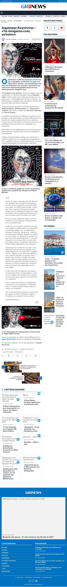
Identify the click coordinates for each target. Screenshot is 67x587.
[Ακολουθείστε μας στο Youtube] (36, 581)
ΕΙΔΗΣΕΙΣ (9, 20)
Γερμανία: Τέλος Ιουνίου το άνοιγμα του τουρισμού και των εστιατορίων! (28, 367)
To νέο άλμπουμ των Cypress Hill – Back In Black (10, 429)
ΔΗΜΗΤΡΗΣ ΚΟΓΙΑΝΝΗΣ (27, 349)
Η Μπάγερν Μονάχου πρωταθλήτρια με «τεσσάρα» (53, 69)
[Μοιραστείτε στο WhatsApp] (26, 356)
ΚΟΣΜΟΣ (4, 563)
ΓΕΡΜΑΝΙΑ (5, 552)
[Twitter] (54, 28)
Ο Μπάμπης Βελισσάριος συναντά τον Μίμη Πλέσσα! (10, 449)
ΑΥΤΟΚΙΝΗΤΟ (48, 16)
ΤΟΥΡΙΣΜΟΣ (49, 226)
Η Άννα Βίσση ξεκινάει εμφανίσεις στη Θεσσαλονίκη (32, 402)
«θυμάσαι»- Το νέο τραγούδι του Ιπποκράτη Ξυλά (31, 429)
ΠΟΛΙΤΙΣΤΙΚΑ (39, 16)
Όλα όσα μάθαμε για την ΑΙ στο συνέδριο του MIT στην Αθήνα (54, 142)
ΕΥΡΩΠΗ (4, 550)
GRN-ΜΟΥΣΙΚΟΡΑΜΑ (11, 39)
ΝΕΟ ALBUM (19, 352)
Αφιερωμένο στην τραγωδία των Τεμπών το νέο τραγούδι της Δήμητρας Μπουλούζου (10, 474)
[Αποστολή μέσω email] (35, 356)
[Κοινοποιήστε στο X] (17, 356)
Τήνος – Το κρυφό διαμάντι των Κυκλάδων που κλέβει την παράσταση (54, 262)
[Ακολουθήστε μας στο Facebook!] (59, 1)
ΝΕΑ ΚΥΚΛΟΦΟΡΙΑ (8, 352)
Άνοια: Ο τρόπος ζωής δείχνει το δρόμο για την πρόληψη (54, 218)
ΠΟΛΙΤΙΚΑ (5, 555)
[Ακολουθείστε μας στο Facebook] (30, 581)
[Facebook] (47, 28)
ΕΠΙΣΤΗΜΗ (4, 16)
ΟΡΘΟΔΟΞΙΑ (16, 16)
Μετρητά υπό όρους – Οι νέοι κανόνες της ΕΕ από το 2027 (28, 537)
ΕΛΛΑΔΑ (4, 547)
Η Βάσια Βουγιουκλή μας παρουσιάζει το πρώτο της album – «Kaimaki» (11, 409)
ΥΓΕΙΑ (3, 568)
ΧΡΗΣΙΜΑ (62, 16)
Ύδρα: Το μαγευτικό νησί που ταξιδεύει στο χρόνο (60, 302)
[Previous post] (3, 367)
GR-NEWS (30, 584)
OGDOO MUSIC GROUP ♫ (12, 349)
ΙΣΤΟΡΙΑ (10, 16)
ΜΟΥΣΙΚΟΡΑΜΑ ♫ (36, 39)
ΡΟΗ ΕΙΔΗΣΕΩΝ (50, 34)
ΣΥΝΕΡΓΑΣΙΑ (56, 16)
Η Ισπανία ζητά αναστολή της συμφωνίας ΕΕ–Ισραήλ (54, 106)
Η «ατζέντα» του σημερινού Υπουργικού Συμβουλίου (16, 378)
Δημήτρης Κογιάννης (32, 80)
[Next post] (40, 378)
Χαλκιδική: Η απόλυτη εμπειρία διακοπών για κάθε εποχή (60, 321)
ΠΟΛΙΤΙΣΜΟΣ (24, 16)
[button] (66, 13)
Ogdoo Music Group (9, 339)
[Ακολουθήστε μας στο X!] (62, 1)
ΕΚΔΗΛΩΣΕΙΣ (6, 571)
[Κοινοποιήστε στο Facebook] (8, 356)
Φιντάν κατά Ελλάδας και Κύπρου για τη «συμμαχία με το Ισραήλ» (54, 180)
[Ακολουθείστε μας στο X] (33, 581)
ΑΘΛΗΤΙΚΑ (32, 16)
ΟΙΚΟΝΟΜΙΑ (5, 558)
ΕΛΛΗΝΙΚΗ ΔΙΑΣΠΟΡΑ (9, 560)
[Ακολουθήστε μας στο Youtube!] (65, 1)
